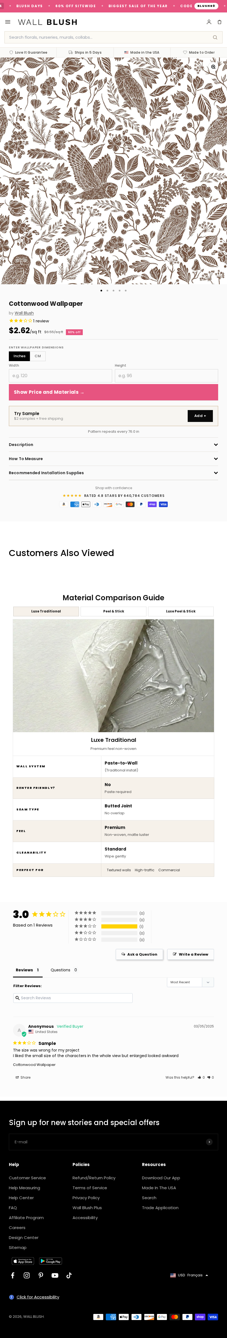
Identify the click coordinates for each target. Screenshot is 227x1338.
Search (149, 1198)
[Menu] (7, 22)
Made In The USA (159, 1188)
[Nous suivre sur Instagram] (26, 1275)
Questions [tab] (60, 970)
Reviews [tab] (24, 970)
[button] (201, 1077)
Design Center (23, 1237)
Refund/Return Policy (94, 1178)
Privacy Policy (86, 1198)
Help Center (21, 1198)
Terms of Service (90, 1188)
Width (14, 365)
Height (120, 365)
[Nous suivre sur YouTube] (55, 1275)
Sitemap (18, 1247)
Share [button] (25, 1077)
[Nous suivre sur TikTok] (69, 1275)
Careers (17, 1227)
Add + (200, 415)
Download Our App (161, 1178)
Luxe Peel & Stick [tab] (180, 611)
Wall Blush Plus (87, 1208)
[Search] (215, 37)
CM (38, 356)
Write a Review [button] (193, 954)
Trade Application (160, 1208)
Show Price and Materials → (49, 392)
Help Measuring (24, 1188)
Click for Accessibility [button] (38, 1297)
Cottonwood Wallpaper (34, 1064)
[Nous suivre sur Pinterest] (41, 1275)
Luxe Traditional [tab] (46, 611)
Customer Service (27, 1178)
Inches (19, 356)
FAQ (13, 1208)
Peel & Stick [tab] (113, 611)
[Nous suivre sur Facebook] (12, 1275)
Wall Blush (24, 313)
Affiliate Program (26, 1217)
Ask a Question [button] (142, 954)
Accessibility (85, 1217)
